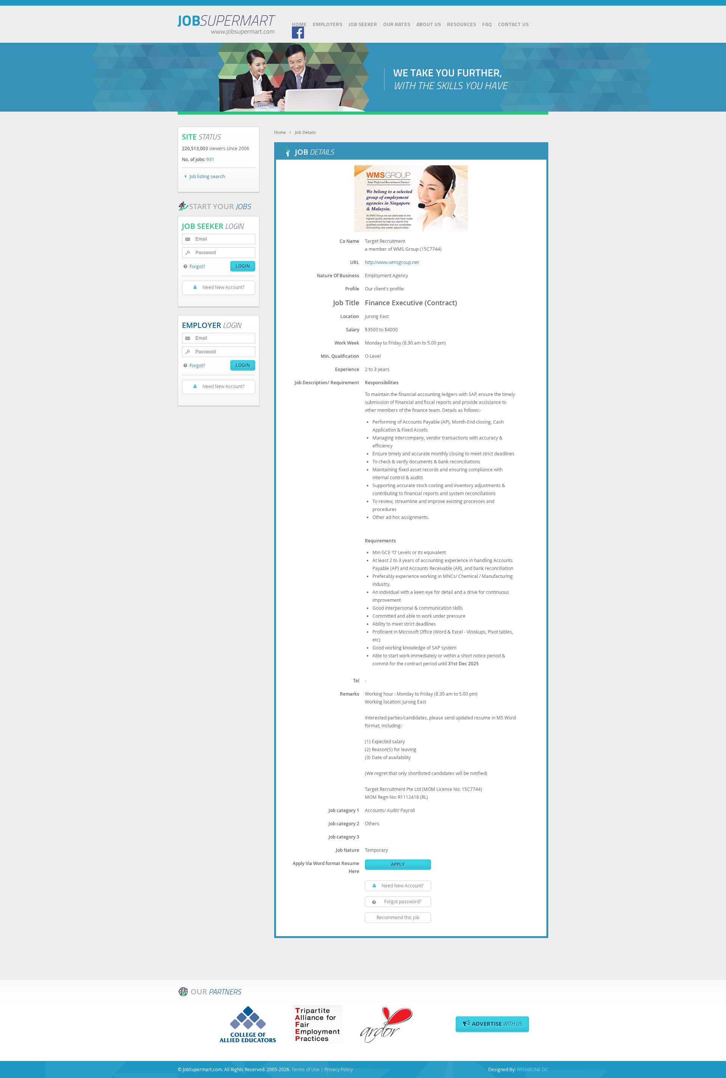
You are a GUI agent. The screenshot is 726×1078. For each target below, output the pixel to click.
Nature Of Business (338, 275)
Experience (347, 369)
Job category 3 (344, 837)
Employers (327, 24)
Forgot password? (402, 901)
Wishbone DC (532, 1069)
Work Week (347, 343)
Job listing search (207, 176)
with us (497, 1023)
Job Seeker (362, 24)
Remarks (349, 694)
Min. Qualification (340, 356)
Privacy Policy (338, 1069)
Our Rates (396, 24)
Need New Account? (403, 885)
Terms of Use (306, 1069)
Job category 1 (344, 810)
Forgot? (197, 266)
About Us (428, 24)
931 (210, 159)
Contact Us (513, 24)
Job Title (346, 302)
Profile (352, 289)
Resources (461, 24)
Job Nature (347, 850)
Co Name (349, 241)
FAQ (487, 24)
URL (354, 262)
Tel (356, 680)
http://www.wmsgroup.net (392, 262)
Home (299, 24)
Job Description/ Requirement (327, 382)
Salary (352, 329)
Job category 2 (344, 823)
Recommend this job (398, 917)
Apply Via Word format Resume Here (326, 867)
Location (349, 316)
